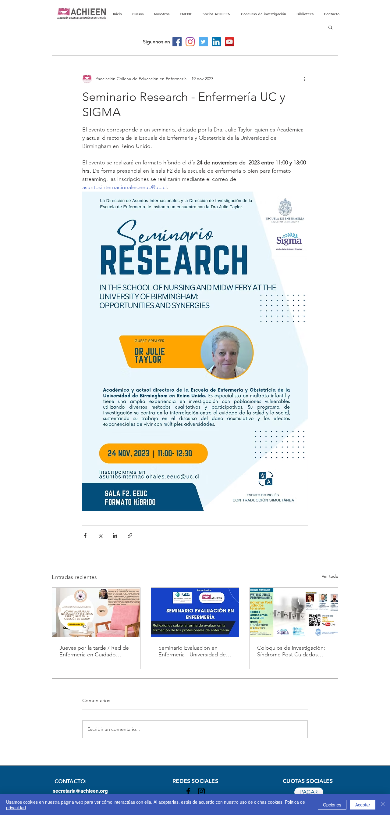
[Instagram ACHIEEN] (201, 791)
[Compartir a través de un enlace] (130, 535)
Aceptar (362, 805)
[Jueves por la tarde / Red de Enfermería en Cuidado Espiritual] (96, 612)
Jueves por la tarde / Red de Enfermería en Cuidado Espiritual (94, 651)
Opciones (332, 805)
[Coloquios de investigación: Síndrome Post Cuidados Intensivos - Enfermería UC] (294, 612)
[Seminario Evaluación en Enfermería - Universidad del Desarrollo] (195, 612)
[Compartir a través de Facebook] (85, 535)
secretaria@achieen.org (80, 791)
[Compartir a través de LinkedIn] (115, 535)
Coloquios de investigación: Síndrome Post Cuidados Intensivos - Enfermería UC (291, 651)
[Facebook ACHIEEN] (188, 791)
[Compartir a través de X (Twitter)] (100, 535)
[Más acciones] (304, 78)
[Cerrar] (382, 804)
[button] (330, 27)
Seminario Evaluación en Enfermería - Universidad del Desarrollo (192, 651)
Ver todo (330, 576)
